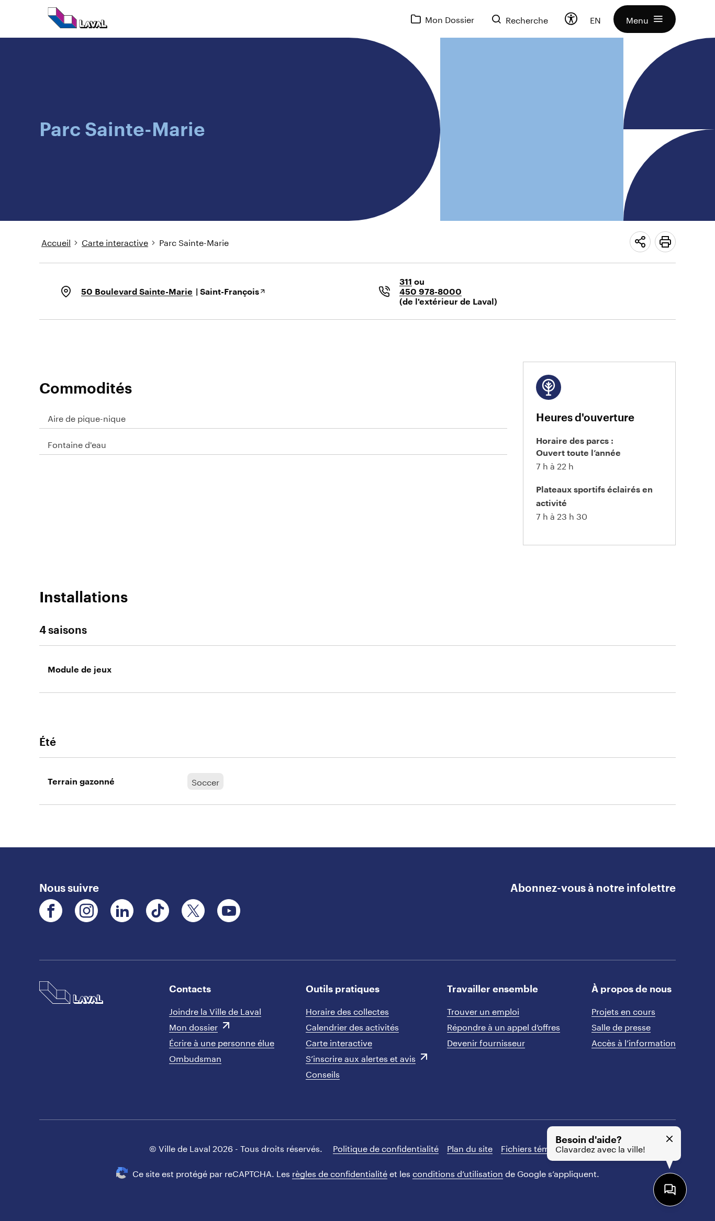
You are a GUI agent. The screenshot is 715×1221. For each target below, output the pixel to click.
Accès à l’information (633, 1041)
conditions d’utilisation (457, 1172)
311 (405, 281)
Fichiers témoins (533, 1147)
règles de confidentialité (339, 1172)
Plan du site (470, 1147)
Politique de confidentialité (386, 1147)
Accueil (56, 242)
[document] (357, 442)
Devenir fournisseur (486, 1041)
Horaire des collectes (347, 1010)
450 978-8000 (430, 291)
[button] (644, 19)
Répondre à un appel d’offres (503, 1026)
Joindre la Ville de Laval (215, 1010)
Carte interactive (115, 242)
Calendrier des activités (352, 1026)
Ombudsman (195, 1057)
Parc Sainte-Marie (194, 242)
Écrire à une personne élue (221, 1041)
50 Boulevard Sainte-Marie (137, 291)
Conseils (323, 1073)
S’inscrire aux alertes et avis (361, 1057)
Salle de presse (621, 1026)
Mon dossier (193, 1026)
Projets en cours (623, 1010)
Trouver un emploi (483, 1010)
